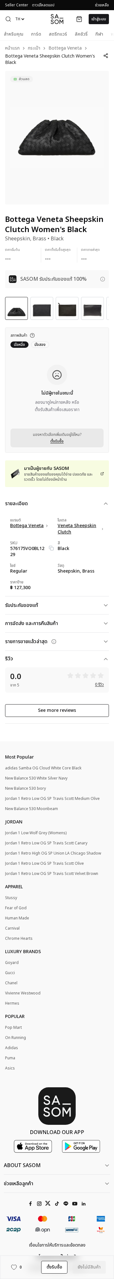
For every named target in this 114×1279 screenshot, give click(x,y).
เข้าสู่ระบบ (99, 19)
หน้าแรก (12, 48)
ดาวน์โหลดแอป (43, 5)
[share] (105, 55)
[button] (8, 19)
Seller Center (16, 5)
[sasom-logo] (57, 18)
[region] (57, 137)
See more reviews (57, 710)
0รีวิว (99, 684)
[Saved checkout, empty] (79, 19)
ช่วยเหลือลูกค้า (18, 1183)
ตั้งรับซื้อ (57, 441)
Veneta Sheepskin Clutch (77, 529)
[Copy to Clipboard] (51, 548)
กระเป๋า (34, 48)
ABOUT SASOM (22, 1165)
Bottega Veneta (65, 48)
